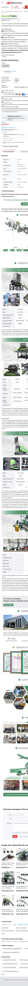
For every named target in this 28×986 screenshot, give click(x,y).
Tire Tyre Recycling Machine (9, 967)
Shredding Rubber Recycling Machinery (12, 948)
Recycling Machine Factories (9, 960)
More (3, 974)
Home (3, 11)
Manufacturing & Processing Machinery (14, 11)
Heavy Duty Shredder (21, 928)
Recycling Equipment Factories (10, 963)
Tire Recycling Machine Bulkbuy (10, 971)
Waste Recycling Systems (8, 930)
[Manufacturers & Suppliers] (14, 2)
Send (15, 836)
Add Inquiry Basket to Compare (10, 146)
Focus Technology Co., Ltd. (19, 979)
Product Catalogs (23, 924)
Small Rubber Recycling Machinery (11, 952)
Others (3, 933)
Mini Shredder (5, 928)
